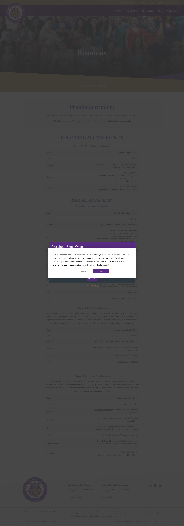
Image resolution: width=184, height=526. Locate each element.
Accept (101, 271)
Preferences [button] (102, 264)
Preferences (83, 271)
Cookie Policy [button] (116, 261)
